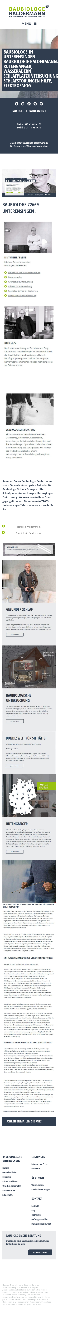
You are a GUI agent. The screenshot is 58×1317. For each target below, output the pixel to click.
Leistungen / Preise (39, 1164)
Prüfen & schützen (10, 1181)
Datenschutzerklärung (41, 1223)
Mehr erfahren (40, 1252)
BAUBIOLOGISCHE (12, 1157)
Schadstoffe (7, 1194)
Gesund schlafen (9, 1172)
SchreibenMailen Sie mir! (24, 1121)
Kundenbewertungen (40, 1189)
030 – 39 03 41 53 (33, 124)
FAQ (33, 1210)
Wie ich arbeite (37, 1184)
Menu (27, 23)
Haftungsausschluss (39, 1219)
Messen (5, 1167)
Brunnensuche (8, 1190)
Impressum (36, 1214)
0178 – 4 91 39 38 (32, 127)
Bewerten (6, 1176)
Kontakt (36, 1198)
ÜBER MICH (37, 1178)
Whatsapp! (31, 146)
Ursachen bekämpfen (11, 1185)
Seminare (35, 1168)
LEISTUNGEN (38, 1157)
